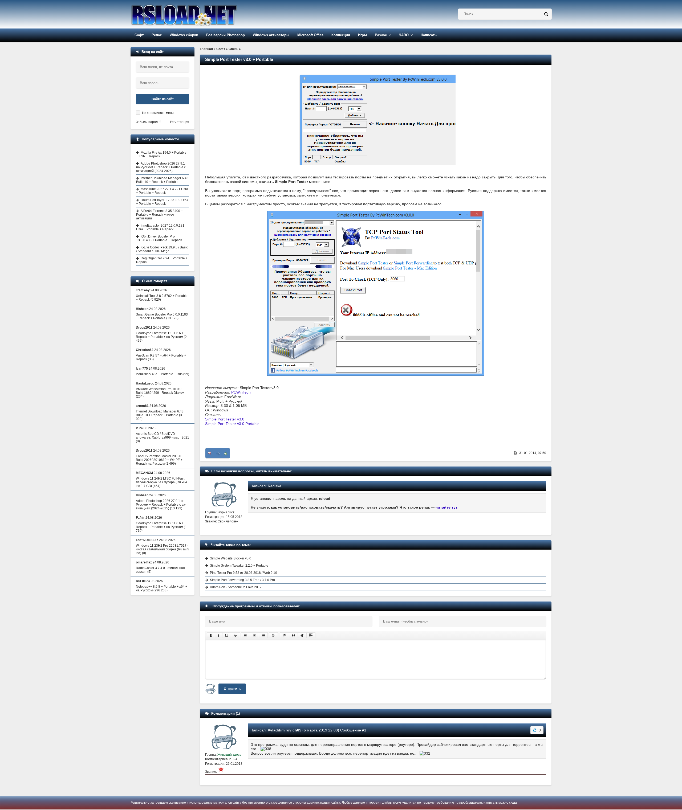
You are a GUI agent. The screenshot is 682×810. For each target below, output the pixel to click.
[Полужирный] (211, 635)
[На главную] (198, 14)
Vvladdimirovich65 (284, 730)
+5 (218, 453)
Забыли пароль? (148, 122)
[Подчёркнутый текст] (226, 635)
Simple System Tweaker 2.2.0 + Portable (239, 565)
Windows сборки (184, 35)
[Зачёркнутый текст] (235, 635)
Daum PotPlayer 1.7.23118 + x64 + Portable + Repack (162, 202)
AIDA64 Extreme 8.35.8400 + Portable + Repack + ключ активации (159, 214)
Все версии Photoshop (225, 35)
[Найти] (546, 14)
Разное (381, 35)
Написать (429, 35)
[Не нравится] (209, 453)
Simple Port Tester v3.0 (224, 419)
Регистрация (179, 122)
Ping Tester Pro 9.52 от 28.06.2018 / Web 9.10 (243, 573)
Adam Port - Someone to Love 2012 (236, 587)
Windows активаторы (271, 35)
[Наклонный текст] (218, 635)
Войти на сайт (163, 99)
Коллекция (340, 35)
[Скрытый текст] (284, 635)
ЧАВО (404, 35)
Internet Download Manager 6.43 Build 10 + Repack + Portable (162, 180)
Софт (139, 35)
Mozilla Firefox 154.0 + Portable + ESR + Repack (161, 154)
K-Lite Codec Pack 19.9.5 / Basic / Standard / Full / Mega (162, 249)
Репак (157, 35)
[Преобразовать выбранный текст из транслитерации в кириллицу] (302, 635)
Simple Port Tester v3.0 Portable (232, 424)
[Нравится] (225, 453)
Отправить (232, 689)
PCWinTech (241, 392)
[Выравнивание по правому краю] (263, 635)
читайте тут (446, 507)
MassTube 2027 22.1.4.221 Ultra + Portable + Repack (162, 191)
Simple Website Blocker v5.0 (230, 558)
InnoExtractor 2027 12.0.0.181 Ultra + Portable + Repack (160, 227)
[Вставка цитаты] (293, 635)
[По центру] (254, 635)
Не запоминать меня (158, 113)
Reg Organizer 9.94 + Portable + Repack (162, 260)
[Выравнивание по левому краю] (245, 635)
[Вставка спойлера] (310, 635)
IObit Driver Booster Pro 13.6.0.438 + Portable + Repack (159, 238)
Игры (362, 35)
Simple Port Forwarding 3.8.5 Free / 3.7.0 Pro (242, 580)
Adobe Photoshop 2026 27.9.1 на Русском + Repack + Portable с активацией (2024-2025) (161, 167)
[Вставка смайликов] (273, 635)
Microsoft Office (310, 35)
